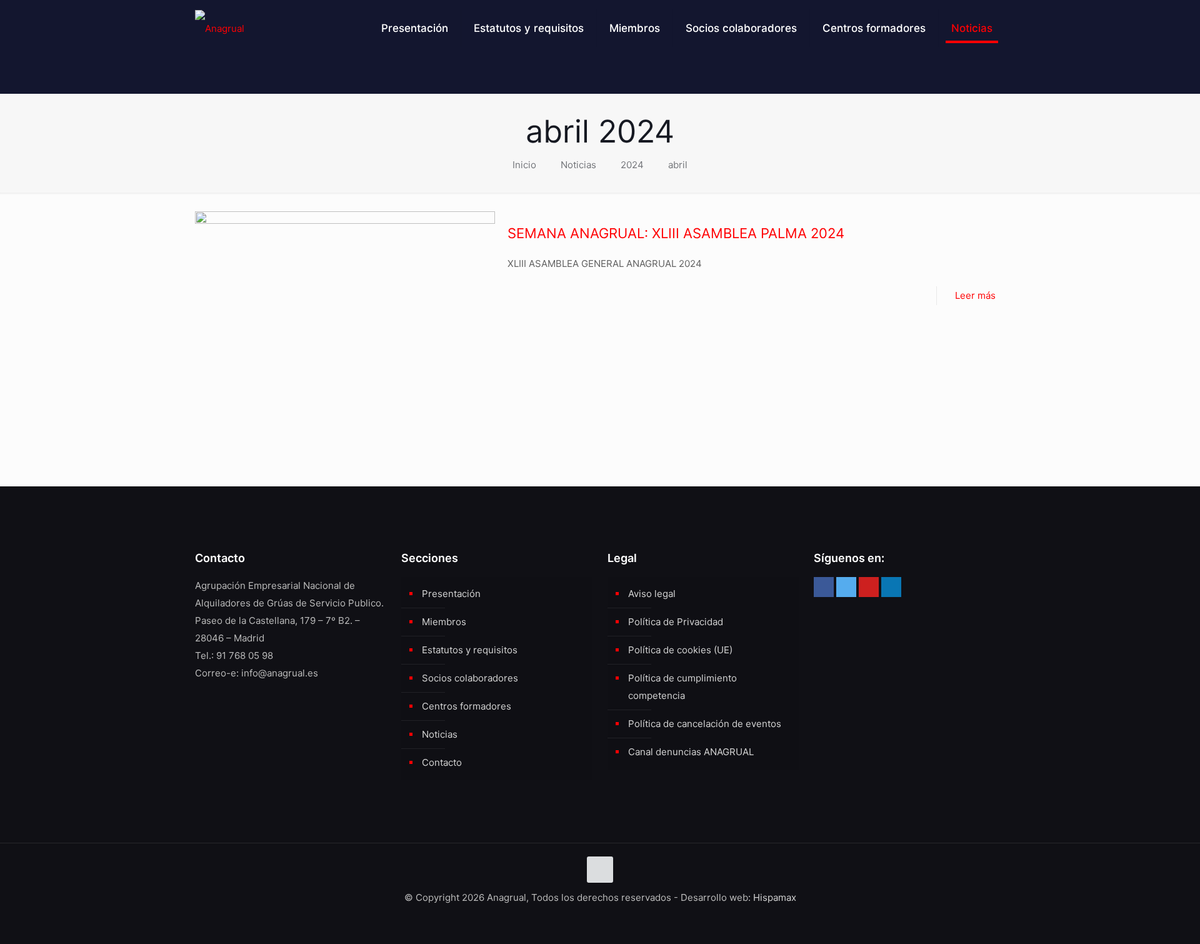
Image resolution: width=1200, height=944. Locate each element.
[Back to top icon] (600, 869)
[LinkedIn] (891, 587)
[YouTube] (869, 587)
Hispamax (774, 897)
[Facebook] (824, 587)
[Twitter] (846, 587)
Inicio (524, 165)
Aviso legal (652, 594)
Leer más (975, 295)
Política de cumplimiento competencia (682, 686)
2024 (632, 165)
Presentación (451, 594)
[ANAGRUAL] (219, 28)
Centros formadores (466, 706)
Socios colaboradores (470, 678)
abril (678, 165)
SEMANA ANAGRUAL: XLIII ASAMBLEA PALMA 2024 (676, 233)
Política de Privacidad (675, 622)
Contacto (442, 762)
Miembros (444, 622)
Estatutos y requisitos (470, 650)
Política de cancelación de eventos (704, 724)
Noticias (578, 165)
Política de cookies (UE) (680, 650)
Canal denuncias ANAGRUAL (691, 752)
